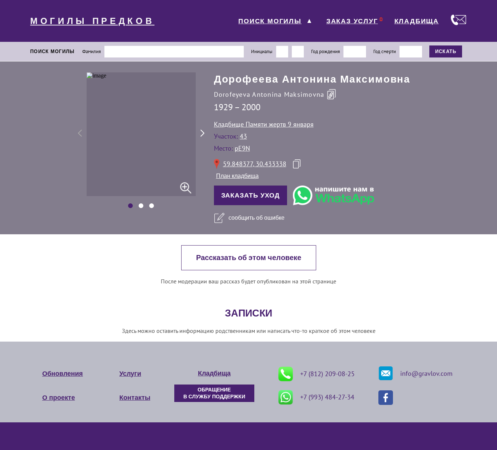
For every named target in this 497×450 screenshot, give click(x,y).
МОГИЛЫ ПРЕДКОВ (92, 21)
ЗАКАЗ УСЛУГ (352, 21)
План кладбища (237, 176)
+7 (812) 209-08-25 (327, 374)
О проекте (58, 397)
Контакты (134, 397)
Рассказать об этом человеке (248, 258)
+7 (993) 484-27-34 (327, 397)
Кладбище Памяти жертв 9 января (264, 124)
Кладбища (214, 373)
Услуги (130, 373)
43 (243, 136)
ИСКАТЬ (446, 51)
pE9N (242, 148)
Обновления (62, 373)
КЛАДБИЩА (416, 21)
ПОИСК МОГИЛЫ (270, 21)
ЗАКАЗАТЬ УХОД (250, 195)
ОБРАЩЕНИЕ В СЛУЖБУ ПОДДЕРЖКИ (214, 393)
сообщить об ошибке (256, 218)
